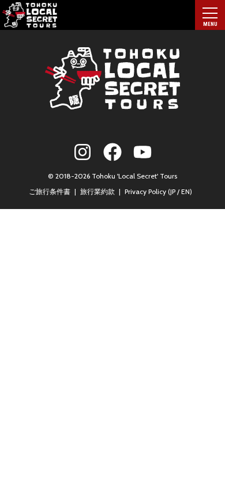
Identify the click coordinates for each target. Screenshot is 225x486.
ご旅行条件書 (49, 191)
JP (172, 191)
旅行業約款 (97, 191)
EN (185, 191)
